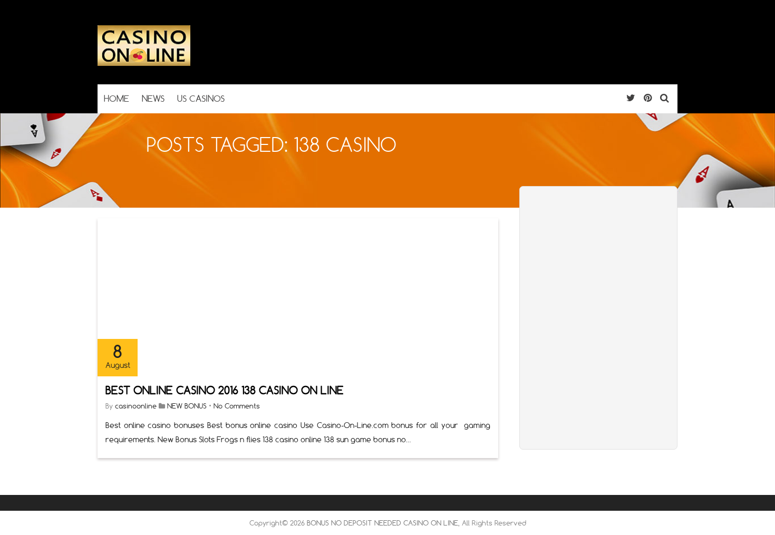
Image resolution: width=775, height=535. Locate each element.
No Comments (237, 406)
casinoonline (136, 406)
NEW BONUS (187, 406)
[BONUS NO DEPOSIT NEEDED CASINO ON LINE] (144, 63)
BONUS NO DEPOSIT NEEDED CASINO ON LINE (382, 523)
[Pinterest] (648, 98)
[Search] (664, 98)
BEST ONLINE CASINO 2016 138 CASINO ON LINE (224, 390)
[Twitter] (630, 98)
